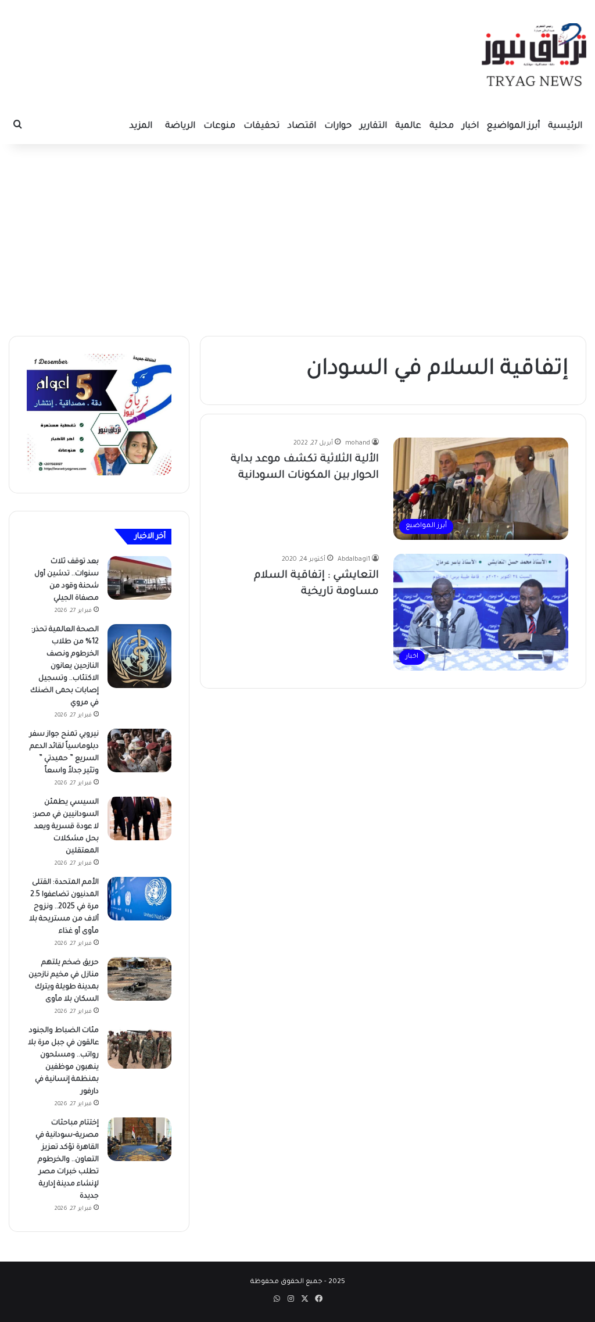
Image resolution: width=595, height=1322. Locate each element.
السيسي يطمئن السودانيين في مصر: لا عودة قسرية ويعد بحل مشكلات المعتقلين (66, 826)
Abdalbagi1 (354, 559)
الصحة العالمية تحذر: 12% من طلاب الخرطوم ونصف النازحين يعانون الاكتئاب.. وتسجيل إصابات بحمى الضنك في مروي (64, 666)
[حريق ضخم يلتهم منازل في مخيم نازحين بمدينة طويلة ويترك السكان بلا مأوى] (139, 979)
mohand (357, 443)
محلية (441, 126)
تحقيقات (261, 126)
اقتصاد (302, 126)
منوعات (219, 126)
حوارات (338, 126)
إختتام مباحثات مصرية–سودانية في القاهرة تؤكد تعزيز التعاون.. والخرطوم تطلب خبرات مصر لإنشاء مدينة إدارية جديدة (67, 1160)
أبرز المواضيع (513, 126)
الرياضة (180, 126)
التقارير (373, 126)
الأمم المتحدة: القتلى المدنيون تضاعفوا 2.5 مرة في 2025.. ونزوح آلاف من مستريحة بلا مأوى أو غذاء (64, 907)
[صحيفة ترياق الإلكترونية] (534, 54)
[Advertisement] (297, 237)
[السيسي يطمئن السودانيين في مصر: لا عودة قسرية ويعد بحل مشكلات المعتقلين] (139, 818)
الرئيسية (565, 126)
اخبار (470, 126)
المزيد (141, 126)
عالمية (408, 126)
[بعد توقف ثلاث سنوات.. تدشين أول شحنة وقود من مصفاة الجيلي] (139, 578)
